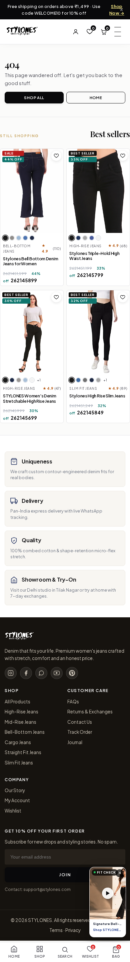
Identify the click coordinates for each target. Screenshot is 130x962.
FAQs (73, 701)
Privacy (73, 930)
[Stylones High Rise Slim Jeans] (98, 332)
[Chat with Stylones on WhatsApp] (41, 673)
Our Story (15, 790)
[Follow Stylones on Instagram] (11, 673)
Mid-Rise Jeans (20, 722)
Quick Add (38, 230)
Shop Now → (116, 10)
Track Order (79, 732)
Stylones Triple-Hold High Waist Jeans (94, 256)
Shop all (34, 97)
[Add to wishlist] (56, 156)
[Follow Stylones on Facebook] (26, 673)
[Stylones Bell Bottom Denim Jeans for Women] (31, 191)
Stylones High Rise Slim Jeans (97, 395)
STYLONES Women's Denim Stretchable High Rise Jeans (29, 398)
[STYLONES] (19, 638)
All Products (17, 701)
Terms (56, 930)
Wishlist (13, 811)
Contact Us (79, 722)
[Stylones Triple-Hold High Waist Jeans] (98, 191)
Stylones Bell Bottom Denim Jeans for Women (30, 261)
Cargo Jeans (18, 742)
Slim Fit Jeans (19, 762)
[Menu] (117, 31)
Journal (74, 742)
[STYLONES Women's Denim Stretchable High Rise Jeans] (31, 332)
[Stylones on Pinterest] (72, 673)
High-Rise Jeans (21, 711)
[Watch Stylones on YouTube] (57, 673)
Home (96, 97)
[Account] (75, 31)
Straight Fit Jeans (23, 752)
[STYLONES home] (22, 32)
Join (65, 874)
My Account (17, 800)
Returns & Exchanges (90, 711)
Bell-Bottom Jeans (25, 732)
